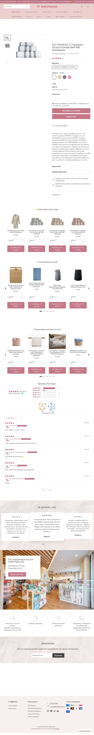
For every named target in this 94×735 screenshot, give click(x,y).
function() (56, 728)
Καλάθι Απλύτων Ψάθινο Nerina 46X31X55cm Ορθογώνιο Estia (16, 287)
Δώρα (49, 16)
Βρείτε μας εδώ (17, 574)
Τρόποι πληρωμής (33, 716)
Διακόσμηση (17, 16)
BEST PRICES (60, 16)
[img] (9, 423)
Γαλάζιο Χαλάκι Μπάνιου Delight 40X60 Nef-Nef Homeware (37, 284)
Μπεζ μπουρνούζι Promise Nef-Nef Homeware (16, 231)
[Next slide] (88, 288)
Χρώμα (58, 73)
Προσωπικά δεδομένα (34, 708)
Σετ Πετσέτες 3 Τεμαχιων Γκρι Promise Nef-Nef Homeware (37, 232)
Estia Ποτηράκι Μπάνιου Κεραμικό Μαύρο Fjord (78, 286)
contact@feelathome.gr (57, 706)
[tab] (41, 311)
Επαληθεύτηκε (47, 413)
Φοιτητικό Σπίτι (76, 16)
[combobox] (17, 6)
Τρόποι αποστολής (33, 714)
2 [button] (46, 490)
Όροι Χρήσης (32, 705)
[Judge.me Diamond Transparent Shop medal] (51, 406)
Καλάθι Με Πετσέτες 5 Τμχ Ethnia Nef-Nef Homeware (78, 351)
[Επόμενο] (7, 62)
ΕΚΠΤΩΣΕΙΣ (15, 12)
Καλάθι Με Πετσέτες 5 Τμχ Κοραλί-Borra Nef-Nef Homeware (16, 352)
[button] (56, 58)
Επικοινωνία (12, 708)
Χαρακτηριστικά (59, 172)
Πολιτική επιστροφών (34, 711)
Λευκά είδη (47, 12)
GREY (64, 77)
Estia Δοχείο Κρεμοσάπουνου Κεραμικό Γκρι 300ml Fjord (57, 287)
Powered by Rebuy (47, 313)
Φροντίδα (56, 166)
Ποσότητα (56, 94)
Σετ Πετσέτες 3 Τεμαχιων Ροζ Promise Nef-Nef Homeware (78, 232)
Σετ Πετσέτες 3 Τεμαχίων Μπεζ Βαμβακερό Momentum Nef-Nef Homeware (37, 353)
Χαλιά (39, 16)
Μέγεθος (55, 63)
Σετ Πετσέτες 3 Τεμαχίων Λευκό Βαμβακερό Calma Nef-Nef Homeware (57, 352)
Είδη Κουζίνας (62, 12)
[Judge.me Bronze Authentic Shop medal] (42, 406)
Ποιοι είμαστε (12, 705)
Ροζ (69, 77)
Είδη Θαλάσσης (31, 12)
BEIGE (59, 77)
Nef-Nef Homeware (58, 53)
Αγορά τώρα (71, 116)
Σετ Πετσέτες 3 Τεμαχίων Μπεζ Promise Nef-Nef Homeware (57, 232)
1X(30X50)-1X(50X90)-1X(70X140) (65, 67)
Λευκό (54, 77)
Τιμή (54, 84)
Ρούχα (29, 16)
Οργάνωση (77, 12)
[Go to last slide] (5, 288)
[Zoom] (29, 49)
